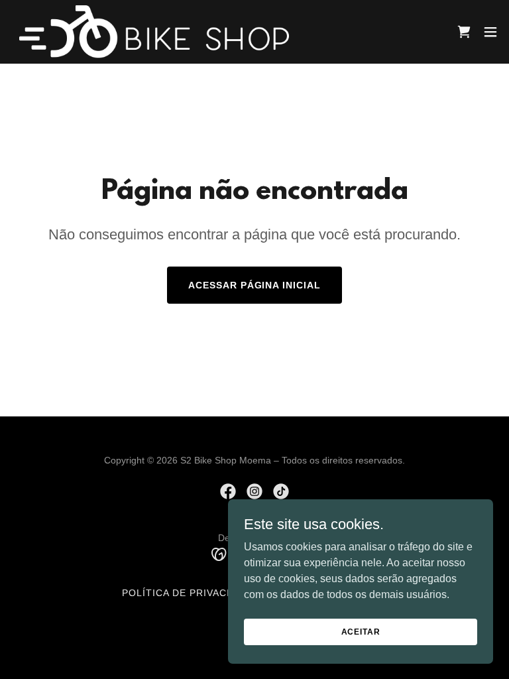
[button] (490, 32)
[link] (154, 31)
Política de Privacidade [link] (190, 592)
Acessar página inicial (254, 285)
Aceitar (360, 631)
